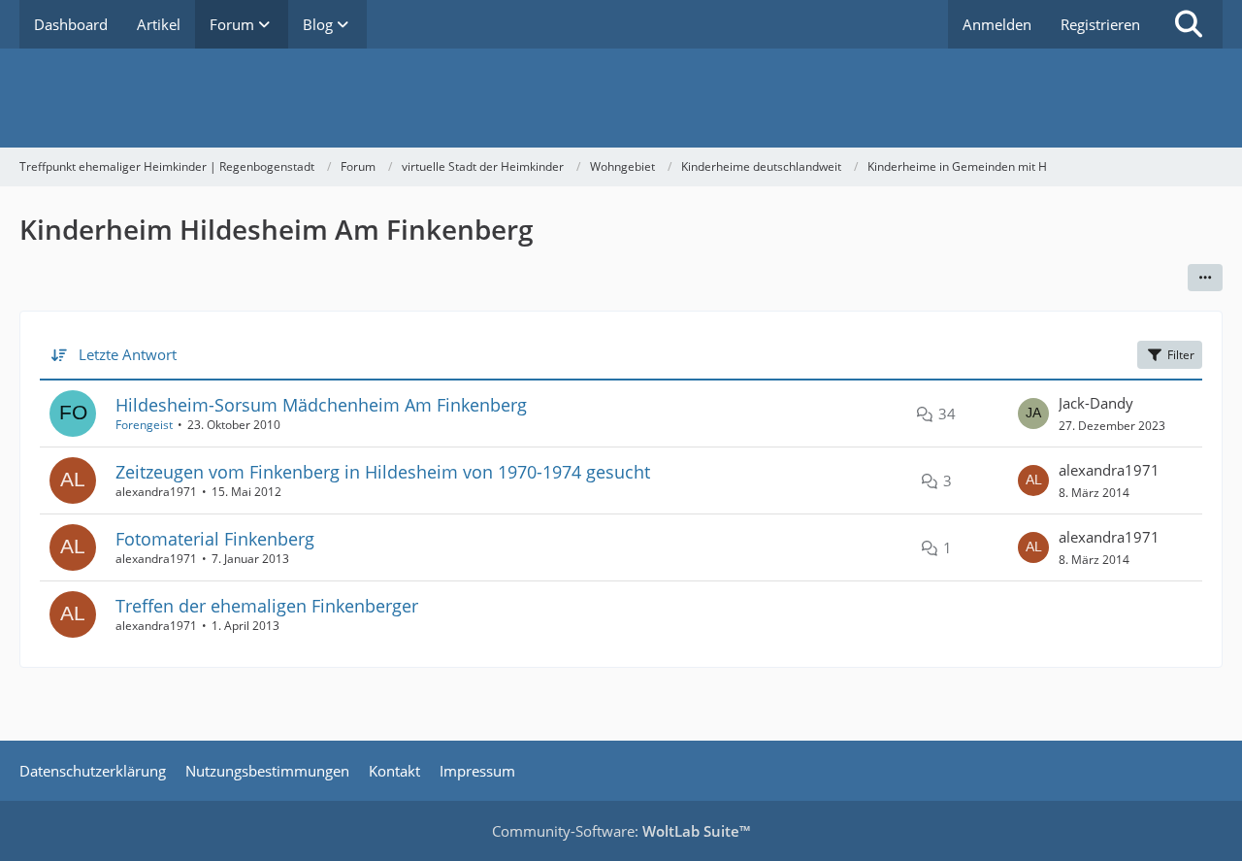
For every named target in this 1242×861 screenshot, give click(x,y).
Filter (1180, 355)
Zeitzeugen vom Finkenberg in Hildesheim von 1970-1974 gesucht (382, 471)
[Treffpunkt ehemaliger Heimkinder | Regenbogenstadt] (621, 98)
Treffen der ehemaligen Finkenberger (266, 605)
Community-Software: (621, 831)
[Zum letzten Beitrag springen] (1033, 413)
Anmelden (997, 24)
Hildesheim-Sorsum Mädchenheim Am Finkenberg (321, 404)
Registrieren (1100, 24)
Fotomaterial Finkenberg (214, 538)
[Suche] (1189, 24)
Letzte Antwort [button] (128, 354)
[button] (1205, 277)
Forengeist (144, 424)
